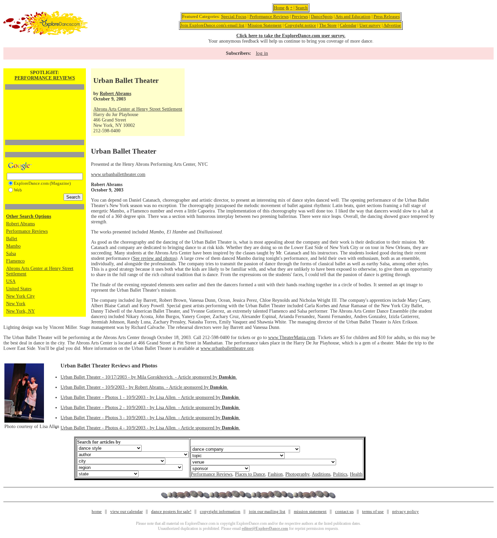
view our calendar (126, 511)
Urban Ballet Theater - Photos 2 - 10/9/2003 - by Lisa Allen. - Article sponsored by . (150, 407)
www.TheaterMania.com (291, 337)
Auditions (321, 474)
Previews (300, 16)
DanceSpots (322, 16)
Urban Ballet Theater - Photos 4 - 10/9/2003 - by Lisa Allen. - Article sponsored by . (150, 427)
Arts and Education (353, 16)
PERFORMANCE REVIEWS (45, 78)
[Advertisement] (44, 103)
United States (18, 288)
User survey (370, 25)
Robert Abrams (20, 223)
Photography (297, 474)
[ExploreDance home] (45, 33)
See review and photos (154, 258)
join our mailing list (267, 511)
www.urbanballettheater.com (118, 174)
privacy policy (405, 511)
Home (279, 7)
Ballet (11, 238)
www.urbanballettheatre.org (227, 348)
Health (356, 474)
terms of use (373, 511)
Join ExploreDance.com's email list (212, 25)
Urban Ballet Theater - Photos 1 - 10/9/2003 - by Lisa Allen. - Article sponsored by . (150, 397)
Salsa (11, 253)
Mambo (13, 246)
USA (11, 281)
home (97, 511)
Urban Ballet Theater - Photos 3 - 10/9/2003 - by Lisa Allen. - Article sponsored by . (150, 417)
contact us (344, 511)
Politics (340, 474)
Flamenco (15, 261)
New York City (20, 296)
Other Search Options (28, 216)
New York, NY (20, 311)
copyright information (220, 511)
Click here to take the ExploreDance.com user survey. (291, 35)
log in (262, 53)
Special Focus (233, 16)
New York (15, 303)
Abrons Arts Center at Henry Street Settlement (137, 109)
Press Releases (387, 16)
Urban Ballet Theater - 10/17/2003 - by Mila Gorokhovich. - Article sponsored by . (149, 377)
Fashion (275, 474)
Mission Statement (264, 25)
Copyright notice (300, 25)
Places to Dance (250, 474)
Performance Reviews (269, 16)
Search (301, 7)
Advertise (392, 25)
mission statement (310, 511)
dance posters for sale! (171, 511)
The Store (328, 25)
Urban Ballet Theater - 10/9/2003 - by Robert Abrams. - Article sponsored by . (144, 387)
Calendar (348, 25)
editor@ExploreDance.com (265, 528)
